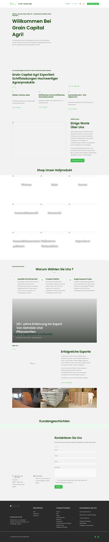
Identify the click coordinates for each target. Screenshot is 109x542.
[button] (93, 4)
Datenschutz (36, 513)
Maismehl (58, 519)
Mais (57, 513)
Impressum (36, 515)
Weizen (58, 511)
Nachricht (57, 467)
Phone (56, 461)
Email (56, 456)
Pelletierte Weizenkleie (61, 527)
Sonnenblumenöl (60, 517)
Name (56, 450)
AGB (34, 511)
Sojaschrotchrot (60, 525)
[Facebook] (95, 537)
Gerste (58, 515)
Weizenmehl (59, 521)
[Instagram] (98, 537)
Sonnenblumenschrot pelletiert (63, 523)
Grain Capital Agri (25, 4)
